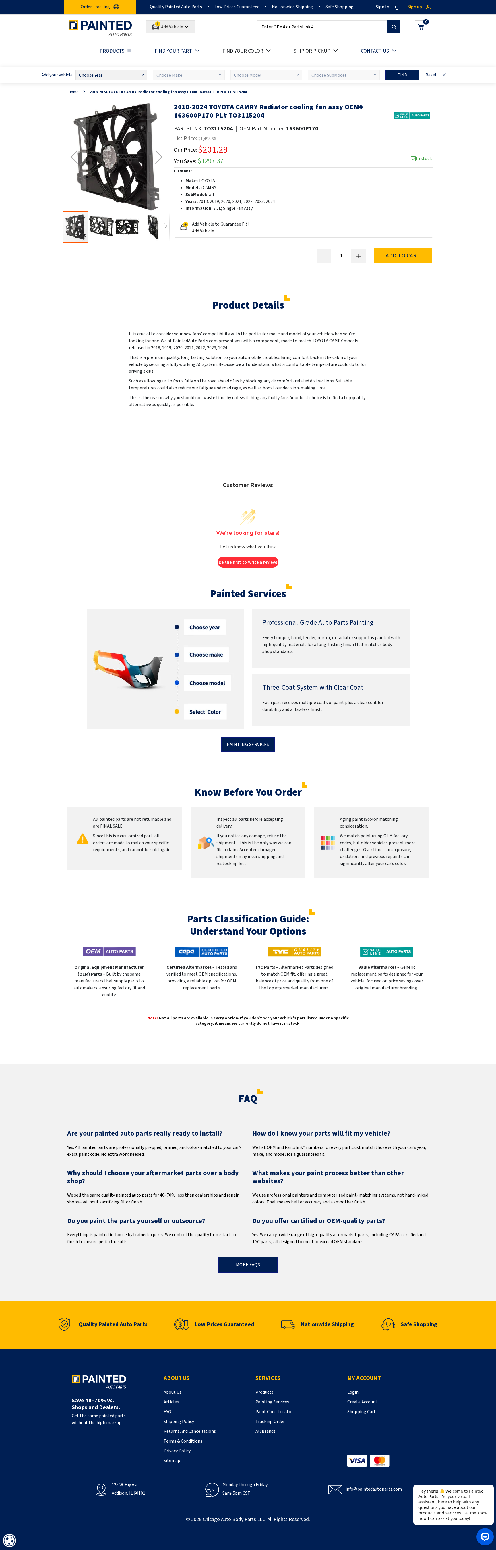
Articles (171, 1402)
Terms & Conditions (183, 1441)
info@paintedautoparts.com (374, 1489)
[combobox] (328, 26)
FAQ (167, 1412)
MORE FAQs (248, 1264)
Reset (431, 75)
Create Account (362, 1402)
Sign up (415, 7)
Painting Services (248, 744)
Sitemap (172, 1460)
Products (264, 1392)
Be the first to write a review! (248, 562)
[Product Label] (412, 115)
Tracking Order (270, 1421)
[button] (74, 157)
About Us (172, 1392)
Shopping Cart (361, 1412)
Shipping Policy (179, 1421)
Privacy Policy (177, 1451)
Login (353, 1392)
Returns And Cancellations (190, 1431)
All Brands (265, 1431)
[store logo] (100, 28)
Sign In (382, 7)
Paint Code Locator (274, 1412)
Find (402, 75)
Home (74, 92)
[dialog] (9, 1540)
